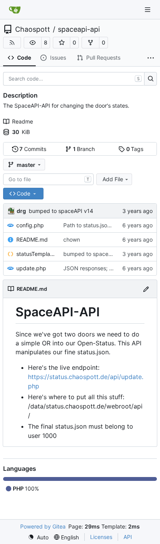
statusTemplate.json (36, 254)
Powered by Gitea (43, 526)
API (127, 537)
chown (71, 239)
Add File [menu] (113, 179)
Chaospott (32, 29)
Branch (84, 149)
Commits (32, 149)
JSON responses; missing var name (108, 268)
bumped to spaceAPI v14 (61, 211)
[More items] (150, 58)
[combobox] (48, 179)
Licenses (101, 537)
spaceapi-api (79, 29)
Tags (135, 149)
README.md (32, 239)
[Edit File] (146, 288)
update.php (31, 268)
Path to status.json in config (98, 225)
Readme (22, 121)
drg (21, 211)
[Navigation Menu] (148, 9)
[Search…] (150, 79)
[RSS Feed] (12, 42)
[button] (33, 42)
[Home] (15, 10)
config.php (30, 225)
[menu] (38, 537)
